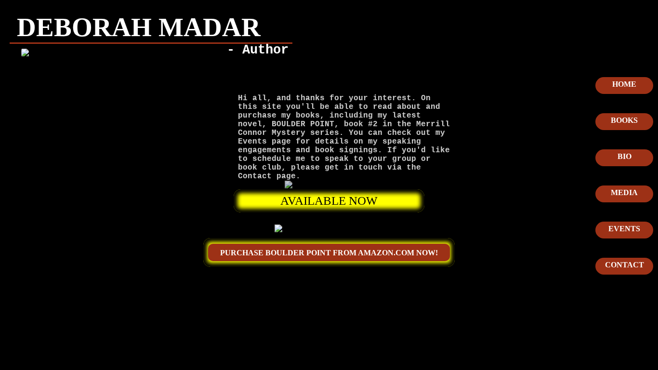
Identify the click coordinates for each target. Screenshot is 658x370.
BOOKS (624, 120)
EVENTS (624, 229)
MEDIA (624, 192)
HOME (624, 84)
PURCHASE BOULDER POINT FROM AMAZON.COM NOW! (329, 253)
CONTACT (624, 265)
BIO (625, 156)
